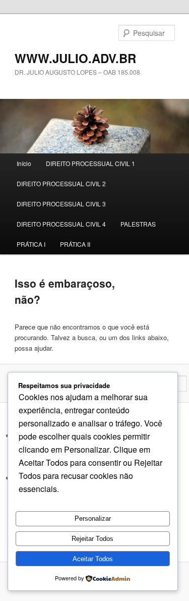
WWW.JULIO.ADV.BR (75, 58)
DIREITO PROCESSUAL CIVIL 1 (90, 163)
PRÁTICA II (75, 244)
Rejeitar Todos (92, 538)
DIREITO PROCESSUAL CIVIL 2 (61, 183)
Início (24, 163)
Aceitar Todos (93, 559)
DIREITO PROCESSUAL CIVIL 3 (61, 203)
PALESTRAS (138, 224)
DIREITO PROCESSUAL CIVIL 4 (61, 224)
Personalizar (93, 518)
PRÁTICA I (31, 244)
